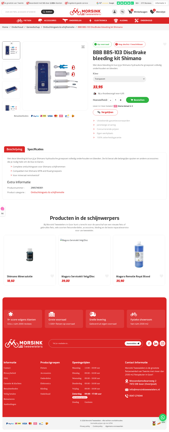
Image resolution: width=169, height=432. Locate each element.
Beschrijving (14, 149)
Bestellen (139, 99)
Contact (7, 368)
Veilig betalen (10, 394)
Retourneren (9, 399)
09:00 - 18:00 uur (86, 373)
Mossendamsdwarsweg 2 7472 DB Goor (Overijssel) (143, 382)
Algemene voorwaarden (114, 426)
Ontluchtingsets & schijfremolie (58, 27)
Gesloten (82, 402)
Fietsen (27, 20)
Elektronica (100, 20)
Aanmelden (131, 343)
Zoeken (49, 12)
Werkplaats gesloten (79, 397)
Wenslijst (159, 11)
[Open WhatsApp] (163, 417)
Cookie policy (98, 426)
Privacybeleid (10, 373)
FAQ (6, 378)
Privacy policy (85, 426)
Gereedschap (33, 27)
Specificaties (35, 149)
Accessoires (50, 20)
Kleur (95, 73)
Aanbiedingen (10, 404)
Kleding (124, 20)
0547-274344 (136, 395)
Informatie (159, 3)
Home (5, 27)
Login (114, 11)
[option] (11, 50)
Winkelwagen (139, 11)
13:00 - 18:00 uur (86, 368)
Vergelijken (107, 112)
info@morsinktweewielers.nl (144, 389)
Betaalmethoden (11, 388)
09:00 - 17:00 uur (87, 395)
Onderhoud (146, 20)
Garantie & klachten (12, 383)
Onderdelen (75, 20)
